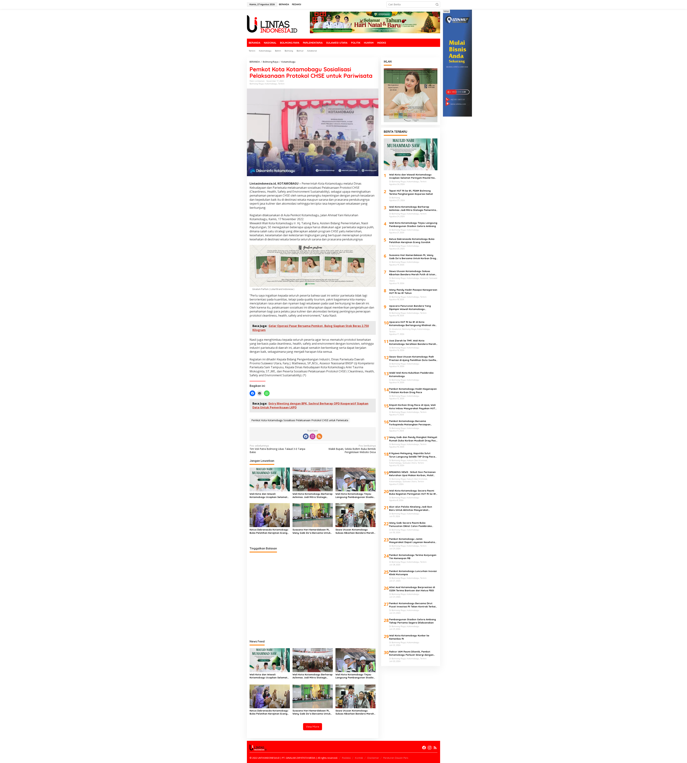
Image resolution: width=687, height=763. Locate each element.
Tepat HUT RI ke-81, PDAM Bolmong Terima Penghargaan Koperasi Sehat (411, 192)
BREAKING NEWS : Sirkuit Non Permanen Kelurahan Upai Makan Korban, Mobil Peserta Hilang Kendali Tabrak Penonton (412, 474)
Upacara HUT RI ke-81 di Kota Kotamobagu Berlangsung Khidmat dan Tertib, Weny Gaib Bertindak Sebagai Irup (413, 324)
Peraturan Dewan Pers (395, 757)
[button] (437, 4)
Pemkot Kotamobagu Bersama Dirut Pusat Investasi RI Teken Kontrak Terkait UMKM (413, 605)
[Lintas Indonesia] (272, 23)
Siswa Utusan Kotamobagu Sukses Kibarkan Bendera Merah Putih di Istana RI (354, 531)
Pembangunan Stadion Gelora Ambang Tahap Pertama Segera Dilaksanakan (412, 621)
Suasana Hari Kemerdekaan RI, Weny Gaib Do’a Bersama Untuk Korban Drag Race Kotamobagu (312, 531)
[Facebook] (306, 436)
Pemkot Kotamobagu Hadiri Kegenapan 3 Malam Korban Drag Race (413, 390)
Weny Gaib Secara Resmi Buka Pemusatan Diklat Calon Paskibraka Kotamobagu (410, 524)
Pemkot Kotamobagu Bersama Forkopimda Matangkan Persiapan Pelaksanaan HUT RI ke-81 (409, 423)
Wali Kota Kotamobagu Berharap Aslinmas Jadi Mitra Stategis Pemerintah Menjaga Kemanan (313, 495)
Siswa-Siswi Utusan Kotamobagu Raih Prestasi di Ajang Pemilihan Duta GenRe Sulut (412, 358)
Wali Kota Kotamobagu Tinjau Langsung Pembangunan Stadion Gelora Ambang (355, 495)
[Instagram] (312, 436)
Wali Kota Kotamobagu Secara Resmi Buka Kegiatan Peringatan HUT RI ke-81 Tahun (412, 492)
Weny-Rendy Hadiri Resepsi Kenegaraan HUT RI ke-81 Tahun (413, 291)
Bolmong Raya (257, 83)
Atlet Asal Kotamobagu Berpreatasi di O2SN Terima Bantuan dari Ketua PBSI (412, 589)
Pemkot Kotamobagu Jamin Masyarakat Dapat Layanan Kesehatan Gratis (412, 540)
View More (312, 726)
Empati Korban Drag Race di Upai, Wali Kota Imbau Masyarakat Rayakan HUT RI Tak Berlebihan (412, 406)
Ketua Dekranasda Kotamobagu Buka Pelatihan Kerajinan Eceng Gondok (269, 531)
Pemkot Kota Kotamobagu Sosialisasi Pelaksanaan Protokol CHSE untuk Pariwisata (299, 420)
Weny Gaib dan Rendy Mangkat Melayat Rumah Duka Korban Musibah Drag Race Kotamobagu (413, 439)
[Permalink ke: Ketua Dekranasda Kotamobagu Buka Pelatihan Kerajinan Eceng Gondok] (270, 515)
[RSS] (319, 436)
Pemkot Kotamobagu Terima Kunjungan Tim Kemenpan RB (412, 557)
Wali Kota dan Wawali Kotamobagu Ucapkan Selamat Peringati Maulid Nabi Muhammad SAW (268, 495)
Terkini (281, 83)
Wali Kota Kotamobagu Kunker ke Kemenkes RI (409, 637)
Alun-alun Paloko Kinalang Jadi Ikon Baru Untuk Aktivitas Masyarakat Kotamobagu (410, 508)
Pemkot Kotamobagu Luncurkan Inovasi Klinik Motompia (413, 573)
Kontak (359, 757)
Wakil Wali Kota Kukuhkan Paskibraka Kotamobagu (411, 374)
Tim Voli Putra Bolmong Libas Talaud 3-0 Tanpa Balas (277, 449)
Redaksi (346, 757)
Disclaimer (373, 757)
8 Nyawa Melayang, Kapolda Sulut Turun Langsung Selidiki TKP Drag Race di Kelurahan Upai (412, 455)
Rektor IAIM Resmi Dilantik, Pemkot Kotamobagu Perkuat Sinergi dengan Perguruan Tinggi (411, 653)
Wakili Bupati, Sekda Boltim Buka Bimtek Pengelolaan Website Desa (352, 449)
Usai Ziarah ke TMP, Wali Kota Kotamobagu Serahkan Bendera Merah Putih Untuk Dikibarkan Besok (412, 342)
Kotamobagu (271, 83)
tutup (446, 11)
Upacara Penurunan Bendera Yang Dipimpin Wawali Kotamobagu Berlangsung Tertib (410, 307)
